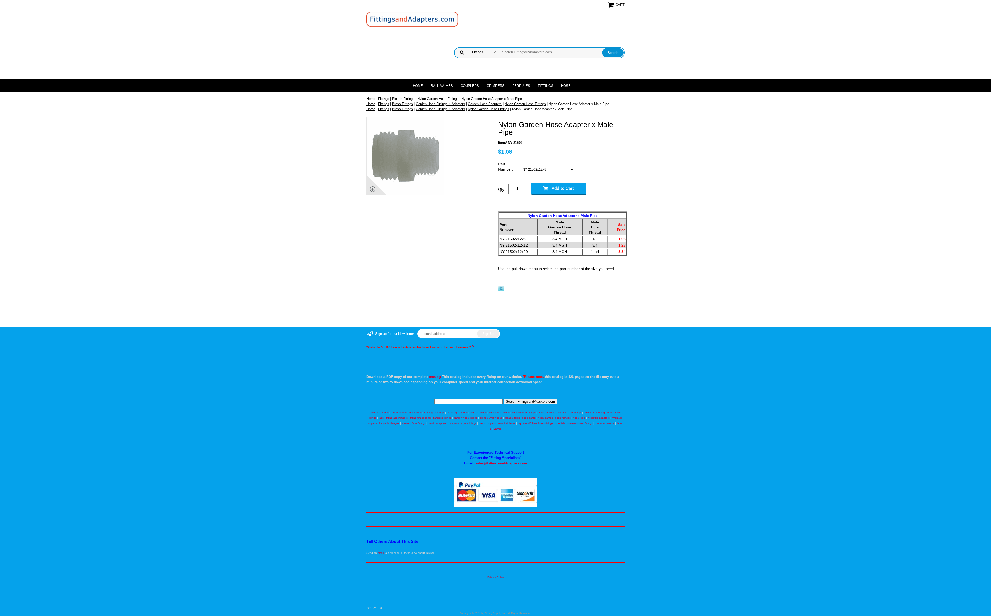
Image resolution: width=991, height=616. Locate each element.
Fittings (545, 86)
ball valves (415, 412)
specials (560, 423)
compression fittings (524, 412)
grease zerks (512, 417)
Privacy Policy (495, 577)
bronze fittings (478, 412)
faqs (381, 417)
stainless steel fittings (580, 423)
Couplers (470, 86)
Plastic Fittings (403, 99)
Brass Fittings (402, 104)
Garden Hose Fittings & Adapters (440, 104)
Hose (566, 86)
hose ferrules (563, 417)
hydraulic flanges (389, 423)
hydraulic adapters (599, 417)
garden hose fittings (465, 417)
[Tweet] (501, 290)
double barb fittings (569, 412)
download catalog (594, 412)
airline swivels (399, 412)
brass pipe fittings (457, 412)
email (381, 552)
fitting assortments (397, 417)
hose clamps (545, 417)
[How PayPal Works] (495, 505)
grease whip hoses (491, 417)
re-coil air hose (506, 423)
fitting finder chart (420, 417)
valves (497, 428)
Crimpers (496, 86)
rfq (519, 423)
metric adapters (437, 423)
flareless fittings (442, 417)
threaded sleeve (604, 423)
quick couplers (487, 423)
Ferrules (521, 86)
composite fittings (499, 412)
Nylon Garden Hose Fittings (438, 99)
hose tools (579, 417)
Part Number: (506, 166)
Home (418, 86)
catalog (435, 377)
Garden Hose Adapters (485, 104)
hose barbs (529, 417)
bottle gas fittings (434, 412)
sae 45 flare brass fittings (538, 423)
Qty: (501, 189)
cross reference (547, 412)
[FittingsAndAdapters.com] (412, 19)
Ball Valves (442, 86)
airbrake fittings (380, 412)
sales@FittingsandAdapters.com (501, 463)
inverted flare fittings (414, 423)
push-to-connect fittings (462, 423)
